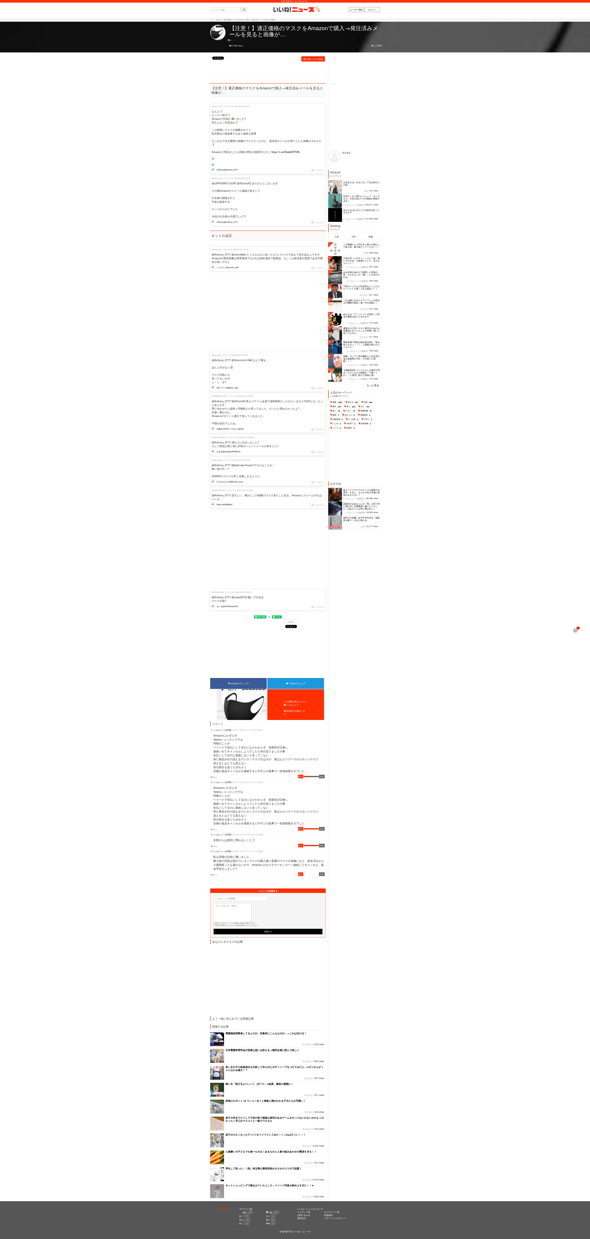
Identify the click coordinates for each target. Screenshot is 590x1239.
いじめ (337, 423)
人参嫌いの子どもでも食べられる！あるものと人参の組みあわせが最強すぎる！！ (271, 1151)
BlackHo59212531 (218, 490)
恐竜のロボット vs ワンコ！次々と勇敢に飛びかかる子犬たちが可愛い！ (266, 1100)
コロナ (350, 410)
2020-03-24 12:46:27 (242, 106)
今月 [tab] (353, 236)
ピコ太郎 (353, 419)
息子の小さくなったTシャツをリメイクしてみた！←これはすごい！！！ (266, 1134)
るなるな (306, 1044)
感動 (337, 402)
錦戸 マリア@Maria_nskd (227, 387)
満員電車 (366, 423)
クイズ (337, 427)
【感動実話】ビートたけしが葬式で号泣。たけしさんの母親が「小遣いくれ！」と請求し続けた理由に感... (361, 373)
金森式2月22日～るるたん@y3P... (230, 428)
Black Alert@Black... (225, 504)
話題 (368, 402)
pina (363, 526)
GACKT (350, 423)
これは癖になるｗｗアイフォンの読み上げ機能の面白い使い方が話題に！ (361, 301)
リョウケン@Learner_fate (227, 267)
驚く (336, 410)
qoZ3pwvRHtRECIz (219, 437)
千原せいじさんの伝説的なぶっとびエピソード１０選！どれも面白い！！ (361, 287)
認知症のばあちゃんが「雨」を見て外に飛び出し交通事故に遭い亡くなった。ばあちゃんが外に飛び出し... (361, 506)
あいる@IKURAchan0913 (227, 606)
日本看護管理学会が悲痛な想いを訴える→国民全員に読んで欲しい (262, 1050)
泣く (365, 406)
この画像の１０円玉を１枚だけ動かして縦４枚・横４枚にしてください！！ (361, 245)
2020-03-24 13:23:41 (246, 396)
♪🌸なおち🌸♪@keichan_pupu (229, 481)
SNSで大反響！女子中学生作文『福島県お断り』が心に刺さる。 (361, 519)
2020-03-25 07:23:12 (242, 178)
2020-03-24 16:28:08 (246, 437)
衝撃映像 (366, 410)
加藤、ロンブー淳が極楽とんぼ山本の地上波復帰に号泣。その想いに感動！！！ (361, 359)
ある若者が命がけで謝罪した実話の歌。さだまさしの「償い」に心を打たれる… (361, 275)
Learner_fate (216, 249)
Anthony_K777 (217, 106)
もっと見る (373, 385)
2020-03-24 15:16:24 (245, 490)
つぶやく (291, 622)
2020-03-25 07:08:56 (240, 355)
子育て (368, 419)
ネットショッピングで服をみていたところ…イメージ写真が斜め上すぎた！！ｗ (270, 1185)
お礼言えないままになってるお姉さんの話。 (361, 183)
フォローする (228, 106)
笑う (351, 406)
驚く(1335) (376, 45)
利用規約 (328, 1215)
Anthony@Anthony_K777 (227, 169)
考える (353, 402)
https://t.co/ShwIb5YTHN (285, 152)
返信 (215, 777)
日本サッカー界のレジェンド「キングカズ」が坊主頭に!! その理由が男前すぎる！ (361, 198)
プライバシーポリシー (335, 1218)
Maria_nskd (216, 355)
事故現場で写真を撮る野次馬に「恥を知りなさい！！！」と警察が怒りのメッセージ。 (361, 345)
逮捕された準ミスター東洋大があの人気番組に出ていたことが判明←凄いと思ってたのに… (361, 331)
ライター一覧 (303, 1211)
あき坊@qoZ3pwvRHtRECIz (228, 451)
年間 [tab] (370, 236)
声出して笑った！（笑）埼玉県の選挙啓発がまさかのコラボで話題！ (264, 1168)
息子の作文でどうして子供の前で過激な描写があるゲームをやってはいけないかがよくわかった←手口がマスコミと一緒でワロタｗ (275, 1119)
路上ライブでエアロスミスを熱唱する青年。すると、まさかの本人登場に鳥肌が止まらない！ (361, 492)
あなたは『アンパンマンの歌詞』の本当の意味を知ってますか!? (361, 315)
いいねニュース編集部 (353, 204)
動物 (336, 414)
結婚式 (350, 427)
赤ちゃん (350, 414)
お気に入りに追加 (314, 58)
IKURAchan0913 (218, 592)
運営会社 (301, 1218)
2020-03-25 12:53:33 (241, 460)
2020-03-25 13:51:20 (240, 249)
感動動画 (365, 414)
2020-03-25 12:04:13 (243, 592)
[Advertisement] (266, 70)
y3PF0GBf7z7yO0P (219, 396)
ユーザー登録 (356, 9)
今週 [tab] (336, 236)
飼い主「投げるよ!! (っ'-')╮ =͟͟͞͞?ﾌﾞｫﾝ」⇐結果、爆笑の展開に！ (259, 1084)
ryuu (366, 190)
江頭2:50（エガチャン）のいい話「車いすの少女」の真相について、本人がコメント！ (361, 261)
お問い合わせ (303, 1215)
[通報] (260, 730)
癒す (337, 406)
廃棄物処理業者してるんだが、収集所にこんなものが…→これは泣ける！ (266, 1033)
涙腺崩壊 (338, 419)
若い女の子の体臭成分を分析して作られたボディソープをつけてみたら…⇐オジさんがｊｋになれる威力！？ (274, 1068)
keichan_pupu (217, 460)
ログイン (372, 9)
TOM (365, 252)
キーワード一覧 (331, 1211)
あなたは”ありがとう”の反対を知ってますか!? (361, 211)
